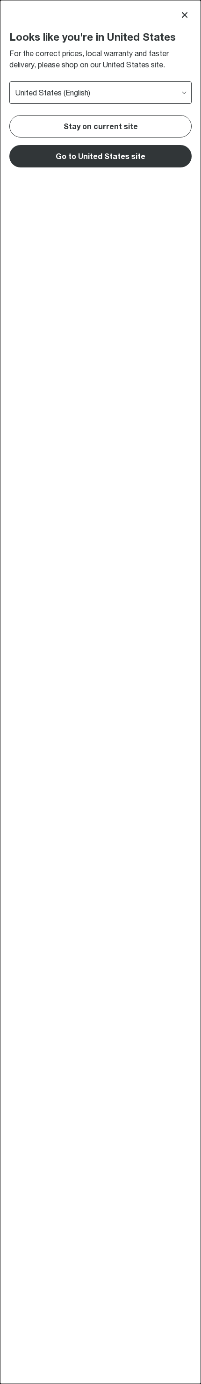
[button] (100, 156)
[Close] (185, 15)
